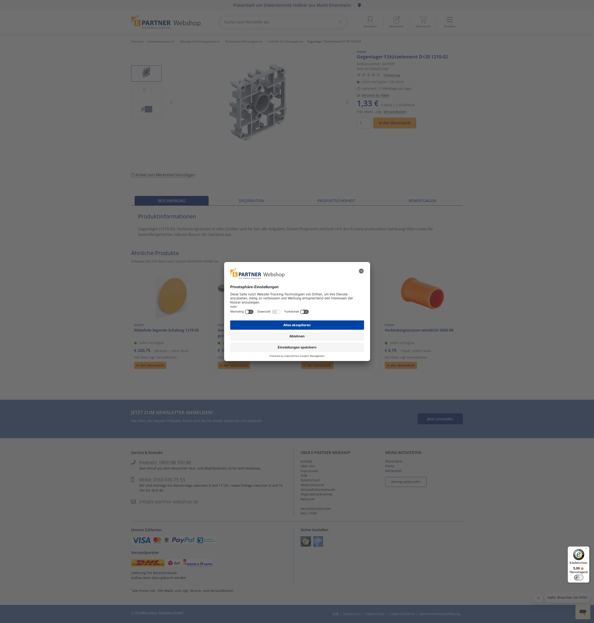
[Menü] (586, 549)
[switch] (578, 577)
